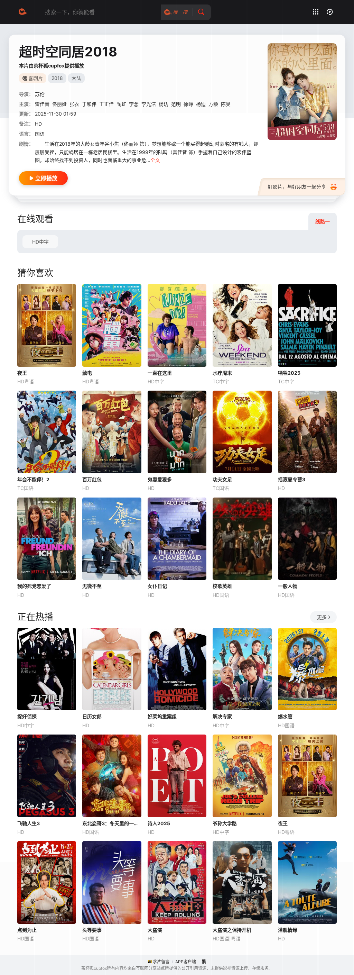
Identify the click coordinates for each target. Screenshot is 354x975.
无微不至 (92, 586)
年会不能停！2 (33, 479)
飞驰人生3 (28, 823)
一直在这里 (160, 373)
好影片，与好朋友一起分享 (297, 187)
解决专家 (222, 716)
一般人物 (287, 586)
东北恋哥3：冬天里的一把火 (111, 823)
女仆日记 (157, 586)
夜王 (22, 373)
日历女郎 (92, 716)
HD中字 (40, 242)
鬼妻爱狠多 (160, 479)
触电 (87, 373)
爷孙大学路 (225, 823)
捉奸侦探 (27, 716)
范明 (176, 104)
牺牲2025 (289, 373)
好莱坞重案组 (162, 716)
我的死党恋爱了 (34, 586)
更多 (322, 617)
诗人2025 (159, 823)
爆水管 (285, 716)
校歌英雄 (222, 586)
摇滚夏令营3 (291, 479)
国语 (40, 134)
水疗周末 (222, 373)
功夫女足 (222, 479)
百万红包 (92, 479)
